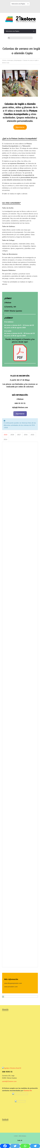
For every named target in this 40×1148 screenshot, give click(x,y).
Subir (19, 1140)
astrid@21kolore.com (9, 1081)
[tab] (5, 434)
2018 (12, 435)
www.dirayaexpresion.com (13, 983)
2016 (25, 435)
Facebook (20, 9)
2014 (5, 439)
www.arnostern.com (11, 986)
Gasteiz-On (28, 1090)
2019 (5, 435)
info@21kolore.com (20, 407)
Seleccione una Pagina (18, 4)
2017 (19, 435)
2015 (32, 435)
